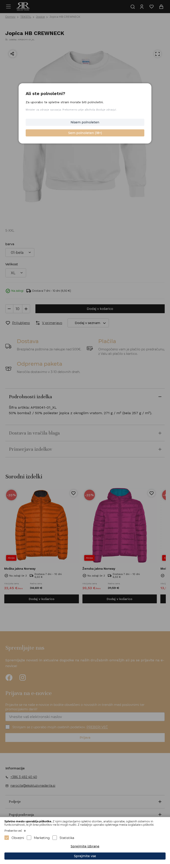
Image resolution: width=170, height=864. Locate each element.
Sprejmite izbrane (85, 846)
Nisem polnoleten (85, 122)
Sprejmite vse (85, 856)
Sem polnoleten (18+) (85, 133)
